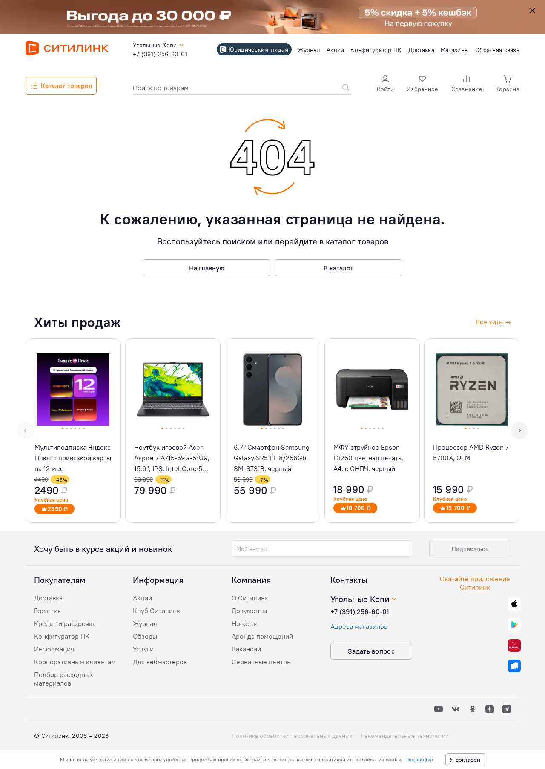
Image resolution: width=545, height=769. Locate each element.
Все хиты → (493, 322)
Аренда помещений (262, 636)
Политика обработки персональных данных (292, 736)
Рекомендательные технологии (405, 736)
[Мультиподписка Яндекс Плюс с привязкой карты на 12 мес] (73, 430)
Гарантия (47, 610)
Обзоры (145, 636)
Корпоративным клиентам (75, 661)
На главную (206, 268)
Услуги (143, 649)
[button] (385, 85)
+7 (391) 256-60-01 (359, 611)
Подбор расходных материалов (63, 678)
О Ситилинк (250, 598)
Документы (249, 610)
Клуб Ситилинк (156, 610)
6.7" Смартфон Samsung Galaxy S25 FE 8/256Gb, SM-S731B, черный (272, 458)
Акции (142, 598)
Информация (54, 649)
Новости (245, 623)
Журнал (145, 623)
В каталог (338, 268)
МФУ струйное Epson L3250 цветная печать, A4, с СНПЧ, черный (368, 458)
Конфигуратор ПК (61, 636)
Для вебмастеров (160, 661)
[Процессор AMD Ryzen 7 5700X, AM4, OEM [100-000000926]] (472, 430)
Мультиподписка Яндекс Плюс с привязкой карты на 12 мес (72, 458)
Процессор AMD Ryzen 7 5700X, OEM (471, 452)
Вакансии (246, 649)
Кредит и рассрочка (65, 623)
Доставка (48, 598)
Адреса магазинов (358, 626)
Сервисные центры (262, 661)
